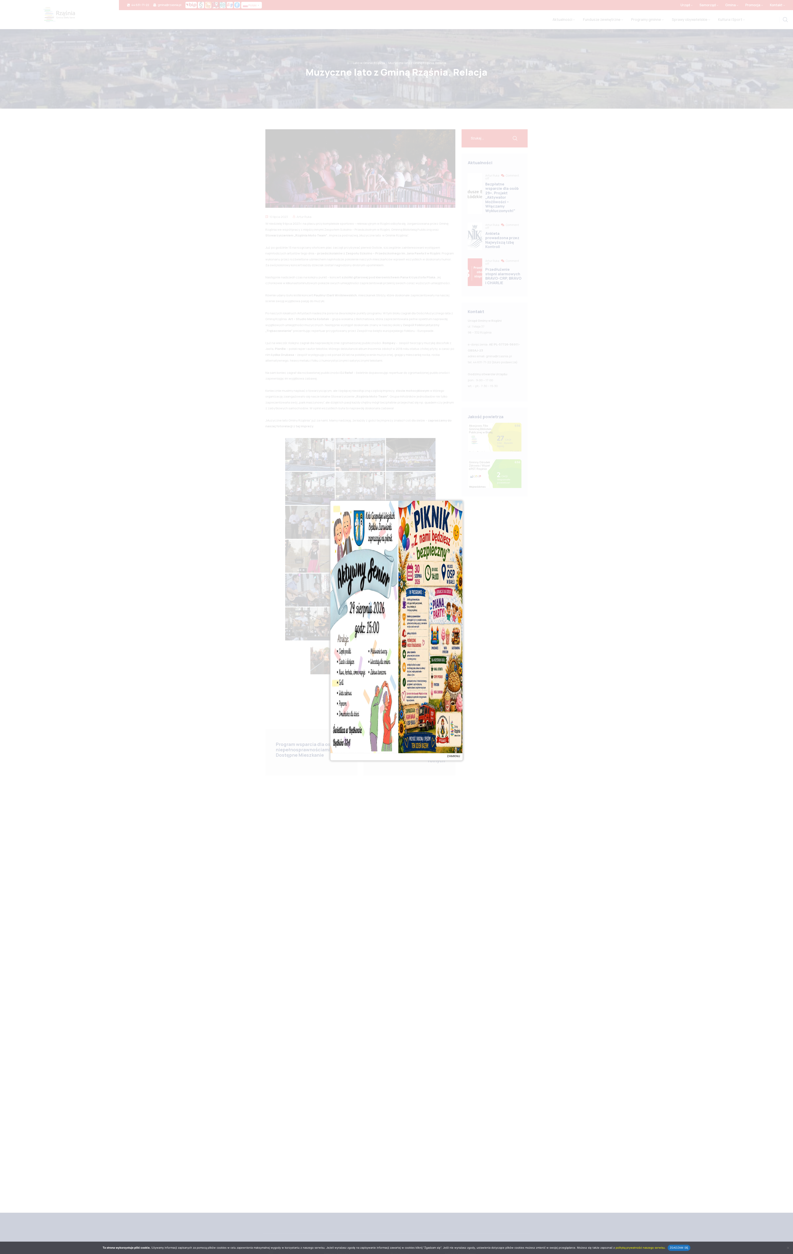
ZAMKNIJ (453, 756)
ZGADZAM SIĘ (679, 1247)
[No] (788, 1248)
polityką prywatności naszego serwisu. (641, 1247)
